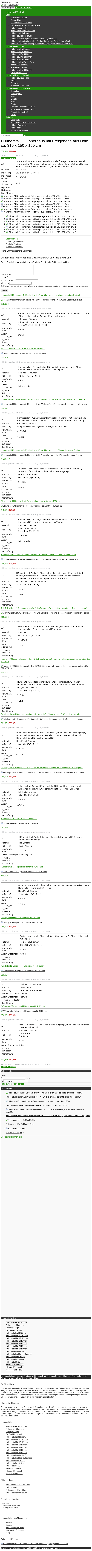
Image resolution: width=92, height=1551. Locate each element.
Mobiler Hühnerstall (14, 1370)
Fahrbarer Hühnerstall (15, 1325)
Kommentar (7, 274)
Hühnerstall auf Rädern (16, 1333)
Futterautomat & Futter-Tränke (23, 123)
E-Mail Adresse (8, 280)
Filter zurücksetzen (9, 1084)
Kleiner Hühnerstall (19, 67)
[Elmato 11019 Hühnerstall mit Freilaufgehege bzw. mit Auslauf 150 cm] (31, 506)
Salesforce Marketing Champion (14, 1512)
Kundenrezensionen (14, 247)
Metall (13, 81)
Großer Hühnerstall (19, 73)
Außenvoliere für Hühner (16, 1323)
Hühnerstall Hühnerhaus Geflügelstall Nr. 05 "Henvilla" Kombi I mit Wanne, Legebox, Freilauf (40, 295)
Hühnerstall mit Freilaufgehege (24, 62)
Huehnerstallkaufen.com (11, 1376)
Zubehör (9, 117)
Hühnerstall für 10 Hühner (17, 1336)
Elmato (14, 99)
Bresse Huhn (16, 20)
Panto (13, 104)
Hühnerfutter (16, 128)
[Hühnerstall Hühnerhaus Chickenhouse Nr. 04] (39, 559)
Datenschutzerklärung (10, 1505)
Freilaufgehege (12, 1328)
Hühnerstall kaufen (23, 8)
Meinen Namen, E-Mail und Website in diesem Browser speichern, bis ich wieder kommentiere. (46, 286)
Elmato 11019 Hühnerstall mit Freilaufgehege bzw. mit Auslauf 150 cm (30, 501)
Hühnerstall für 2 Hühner (21, 57)
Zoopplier (15, 91)
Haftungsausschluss (9, 1507)
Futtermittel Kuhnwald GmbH (23, 109)
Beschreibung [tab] (12, 239)
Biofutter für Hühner (19, 17)
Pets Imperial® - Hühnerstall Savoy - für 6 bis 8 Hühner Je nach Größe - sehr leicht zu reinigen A (42, 768)
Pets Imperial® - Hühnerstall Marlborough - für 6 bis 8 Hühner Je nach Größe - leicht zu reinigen (41, 714)
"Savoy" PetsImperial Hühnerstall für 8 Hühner (20, 918)
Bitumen (14, 83)
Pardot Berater (7, 1510)
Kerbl (13, 96)
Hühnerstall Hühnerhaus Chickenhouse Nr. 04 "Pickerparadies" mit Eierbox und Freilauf (38, 555)
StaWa (13, 102)
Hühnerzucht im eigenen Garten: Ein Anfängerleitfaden (34, 38)
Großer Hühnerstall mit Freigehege (25, 25)
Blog (8, 15)
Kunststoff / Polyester (20, 86)
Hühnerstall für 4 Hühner (21, 54)
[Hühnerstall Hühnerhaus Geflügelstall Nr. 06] (44, 404)
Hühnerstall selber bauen (21, 36)
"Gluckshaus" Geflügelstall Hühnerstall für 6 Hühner (23, 867)
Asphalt (9, 1522)
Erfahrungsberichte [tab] (14, 241)
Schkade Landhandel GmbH (23, 107)
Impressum (5, 1503)
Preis (3, 1075)
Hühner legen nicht (19, 28)
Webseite (5, 283)
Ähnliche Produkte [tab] (13, 244)
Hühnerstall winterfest (15, 1359)
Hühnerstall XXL (13, 1362)
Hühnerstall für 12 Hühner (17, 1338)
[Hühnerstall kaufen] (10, 5)
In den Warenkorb (8, 158)
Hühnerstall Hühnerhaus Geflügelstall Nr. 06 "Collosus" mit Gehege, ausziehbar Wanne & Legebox (43, 399)
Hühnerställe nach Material (17, 75)
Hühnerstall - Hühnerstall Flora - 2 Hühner (19, 819)
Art (2, 1081)
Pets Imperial (16, 94)
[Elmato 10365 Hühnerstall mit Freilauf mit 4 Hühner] (23, 353)
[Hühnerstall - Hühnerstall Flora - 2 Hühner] (20, 823)
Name (4, 277)
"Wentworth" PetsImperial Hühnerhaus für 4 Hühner (23, 1006)
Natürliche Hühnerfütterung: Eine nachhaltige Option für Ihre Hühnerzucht (42, 44)
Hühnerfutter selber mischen (23, 31)
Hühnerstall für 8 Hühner (21, 70)
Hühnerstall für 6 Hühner (21, 52)
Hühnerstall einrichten (20, 33)
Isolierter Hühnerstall (19, 65)
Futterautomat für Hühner (21, 23)
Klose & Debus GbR (19, 112)
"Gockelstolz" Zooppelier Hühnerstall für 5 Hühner (22, 966)
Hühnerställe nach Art (15, 46)
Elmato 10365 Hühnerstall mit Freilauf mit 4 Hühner (23, 349)
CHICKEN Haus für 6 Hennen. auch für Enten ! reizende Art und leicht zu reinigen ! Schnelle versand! (44, 608)
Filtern (21, 1084)
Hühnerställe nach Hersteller (18, 88)
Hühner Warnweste (19, 125)
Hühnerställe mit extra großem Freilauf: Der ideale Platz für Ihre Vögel (40, 41)
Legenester (15, 120)
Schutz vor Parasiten (19, 130)
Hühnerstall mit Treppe (20, 49)
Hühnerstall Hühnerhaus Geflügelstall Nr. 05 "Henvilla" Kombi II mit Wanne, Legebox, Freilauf (40, 450)
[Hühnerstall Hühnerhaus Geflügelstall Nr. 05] (41, 300)
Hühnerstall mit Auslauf (20, 60)
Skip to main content (9, 2)
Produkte (27, 1376)
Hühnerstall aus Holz (20, 78)
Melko (13, 115)
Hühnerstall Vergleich (15, 12)
